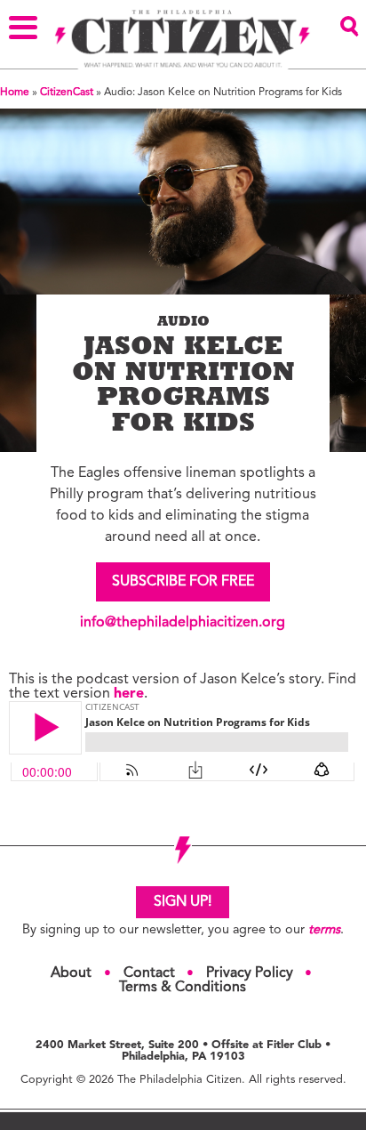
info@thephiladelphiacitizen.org (182, 623)
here (129, 694)
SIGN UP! (182, 902)
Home (14, 92)
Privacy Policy (249, 973)
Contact (149, 973)
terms (324, 930)
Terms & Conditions (182, 988)
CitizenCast (66, 92)
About (71, 973)
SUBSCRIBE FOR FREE (183, 582)
